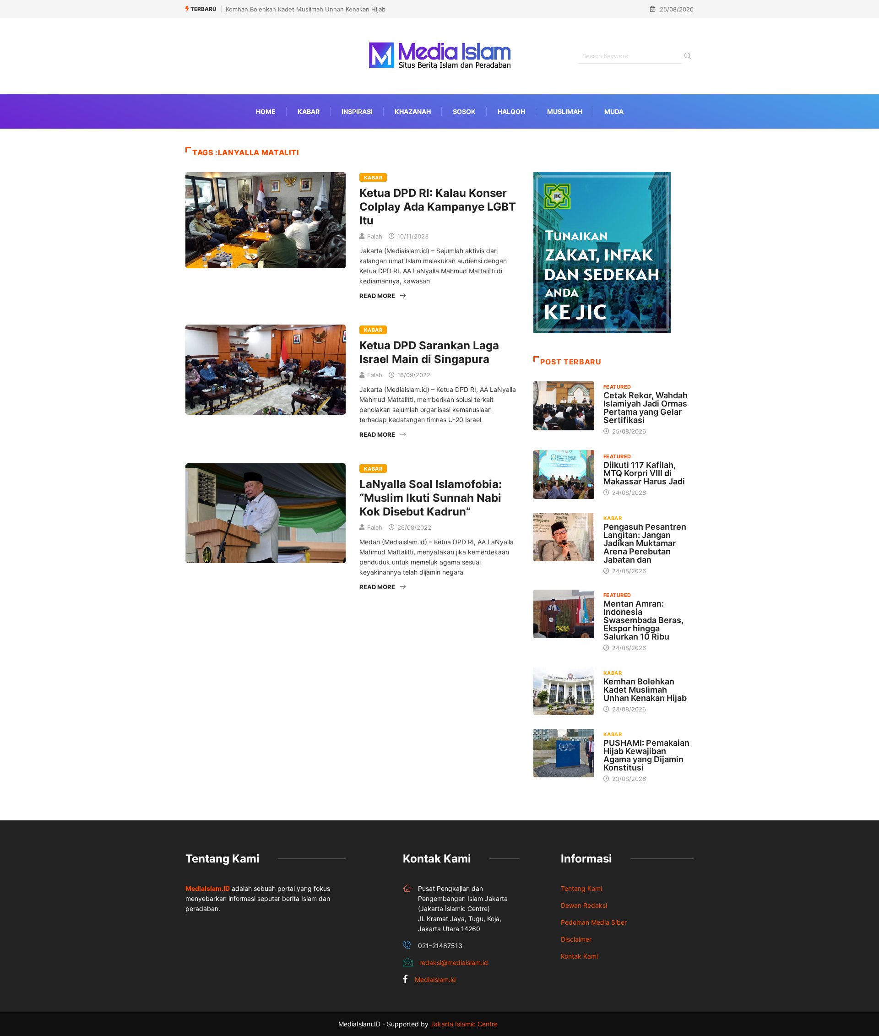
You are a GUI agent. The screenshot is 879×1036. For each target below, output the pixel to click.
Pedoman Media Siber (594, 922)
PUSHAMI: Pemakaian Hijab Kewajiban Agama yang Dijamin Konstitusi (646, 755)
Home (266, 111)
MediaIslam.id (435, 979)
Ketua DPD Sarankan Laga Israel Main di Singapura (429, 352)
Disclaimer (576, 939)
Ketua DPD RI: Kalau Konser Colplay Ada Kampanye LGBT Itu (437, 206)
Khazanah (413, 111)
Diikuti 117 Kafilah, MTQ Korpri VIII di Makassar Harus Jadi (644, 473)
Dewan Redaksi (584, 905)
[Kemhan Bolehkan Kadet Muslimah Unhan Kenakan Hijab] (563, 691)
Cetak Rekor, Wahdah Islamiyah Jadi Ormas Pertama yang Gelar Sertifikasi (645, 408)
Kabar (309, 111)
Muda (614, 111)
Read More (377, 295)
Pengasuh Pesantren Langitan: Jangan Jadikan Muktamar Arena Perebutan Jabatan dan (644, 543)
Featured (617, 387)
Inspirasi (357, 111)
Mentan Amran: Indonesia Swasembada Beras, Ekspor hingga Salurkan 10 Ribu (643, 620)
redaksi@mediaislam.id (453, 962)
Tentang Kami (581, 888)
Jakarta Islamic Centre (464, 1024)
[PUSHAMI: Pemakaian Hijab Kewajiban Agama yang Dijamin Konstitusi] (563, 753)
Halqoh (511, 111)
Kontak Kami (579, 956)
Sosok (464, 111)
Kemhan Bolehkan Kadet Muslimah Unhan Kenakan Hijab (305, 9)
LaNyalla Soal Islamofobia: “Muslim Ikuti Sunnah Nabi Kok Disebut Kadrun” (430, 497)
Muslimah (564, 111)
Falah (374, 236)
